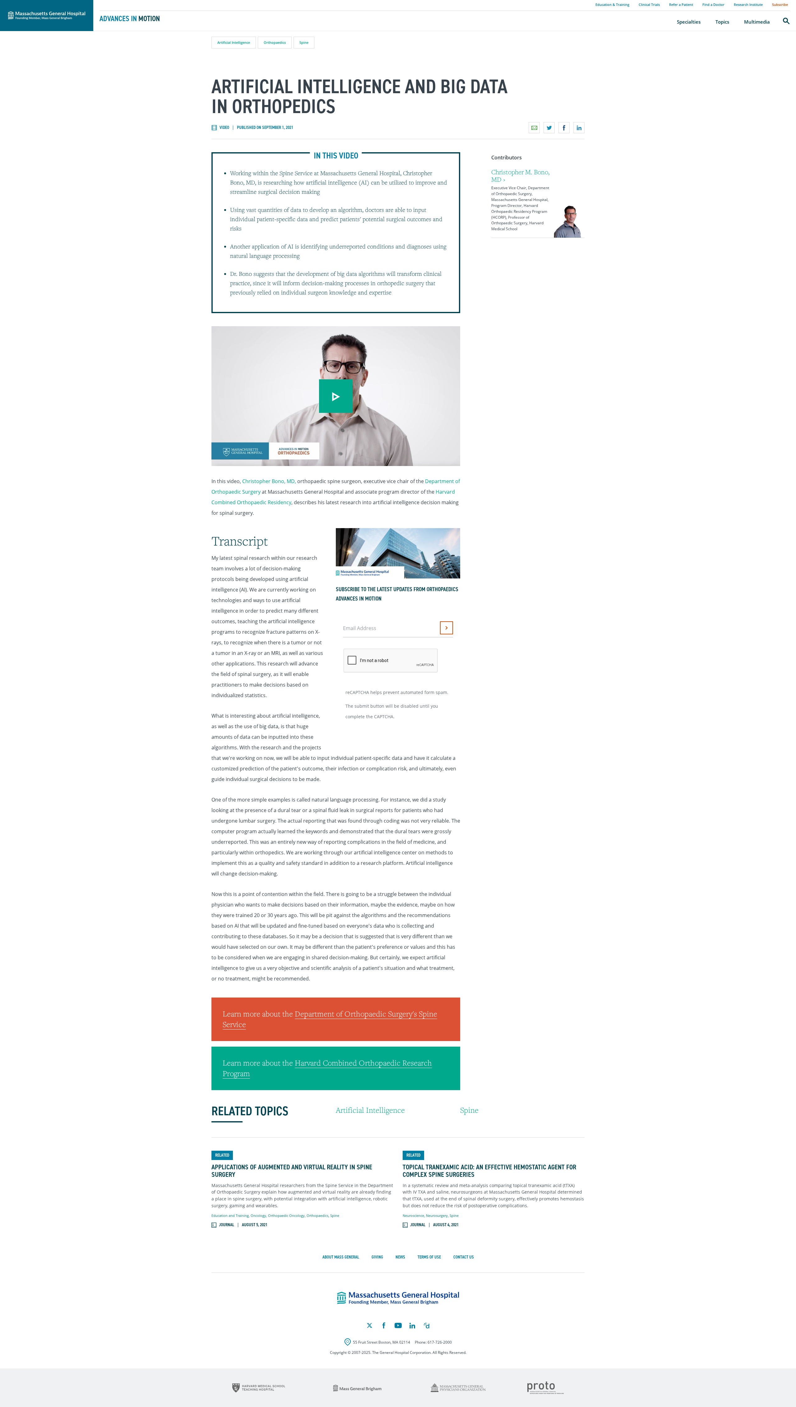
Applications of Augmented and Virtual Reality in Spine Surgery (291, 1170)
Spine (303, 42)
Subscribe (780, 4)
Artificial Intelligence (233, 42)
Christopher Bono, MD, (269, 481)
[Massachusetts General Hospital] (398, 1298)
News (400, 1257)
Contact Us (463, 1257)
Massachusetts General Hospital (38, 3)
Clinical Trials (649, 4)
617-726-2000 (440, 1342)
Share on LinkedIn (579, 127)
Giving (377, 1257)
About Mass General (340, 1257)
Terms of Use (429, 1257)
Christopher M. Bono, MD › (520, 176)
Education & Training (612, 4)
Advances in (130, 19)
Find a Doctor (713, 4)
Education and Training (230, 1215)
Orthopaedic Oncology (286, 1215)
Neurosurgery (437, 1215)
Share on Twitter (549, 127)
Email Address (359, 628)
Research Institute (748, 4)
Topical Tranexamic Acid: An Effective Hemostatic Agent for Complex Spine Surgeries (489, 1170)
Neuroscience (413, 1215)
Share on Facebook (564, 127)
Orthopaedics (275, 42)
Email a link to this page (534, 127)
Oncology (258, 1215)
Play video (336, 396)
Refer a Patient (681, 4)
